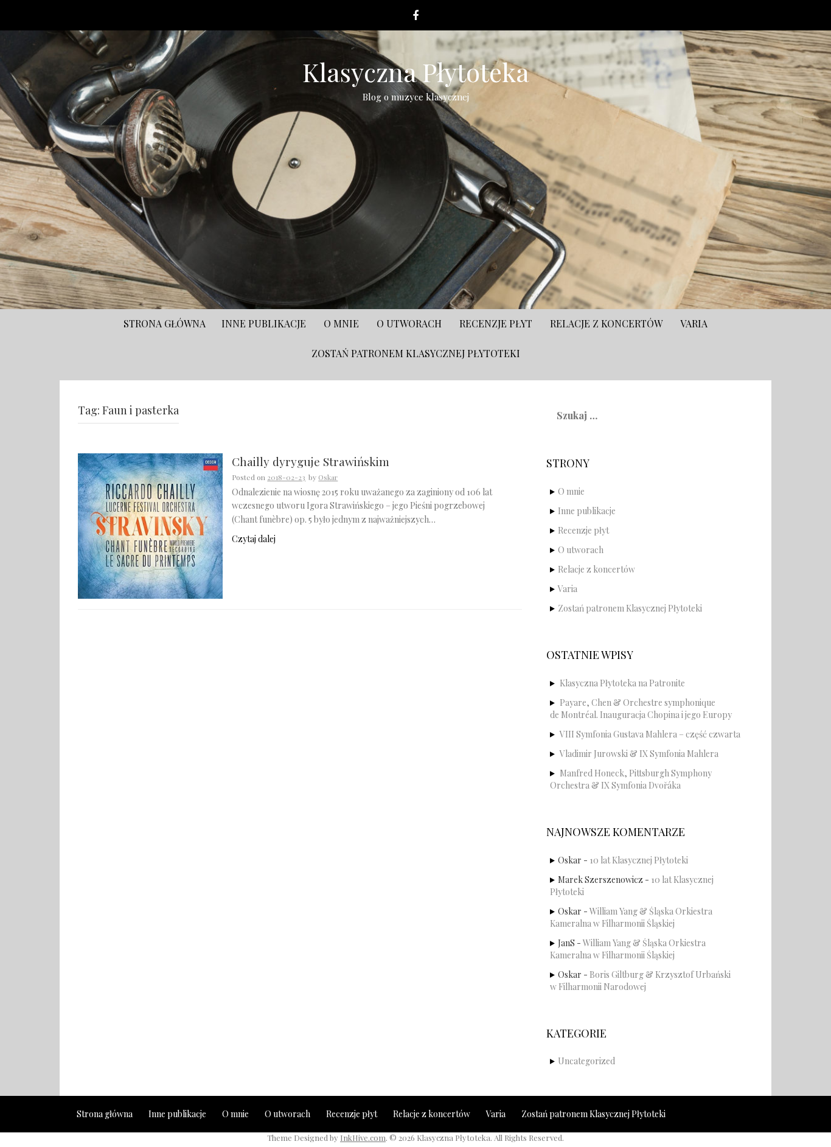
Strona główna (164, 323)
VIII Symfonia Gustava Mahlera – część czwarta (650, 734)
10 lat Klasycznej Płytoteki (638, 860)
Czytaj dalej (254, 539)
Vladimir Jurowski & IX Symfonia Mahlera (639, 753)
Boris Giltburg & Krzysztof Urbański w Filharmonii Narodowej (640, 980)
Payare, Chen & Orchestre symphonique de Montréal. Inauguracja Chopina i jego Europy (641, 708)
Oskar (328, 477)
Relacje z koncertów (606, 323)
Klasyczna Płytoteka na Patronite (622, 683)
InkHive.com (363, 1137)
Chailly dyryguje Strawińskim (310, 462)
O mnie (341, 323)
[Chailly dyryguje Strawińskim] (150, 525)
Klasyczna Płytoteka (415, 72)
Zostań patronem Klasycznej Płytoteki (415, 353)
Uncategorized (586, 1061)
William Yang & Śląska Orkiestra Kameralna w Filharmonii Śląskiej (631, 917)
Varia (694, 323)
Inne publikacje (263, 323)
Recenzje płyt (495, 323)
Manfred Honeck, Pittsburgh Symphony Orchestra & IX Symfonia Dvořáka (631, 779)
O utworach (409, 323)
